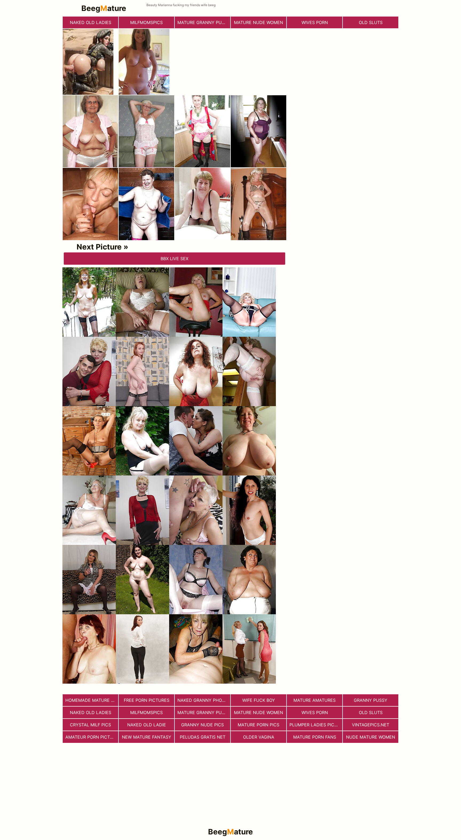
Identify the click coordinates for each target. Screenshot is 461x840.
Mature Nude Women (258, 22)
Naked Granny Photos (203, 700)
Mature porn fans (314, 737)
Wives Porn (314, 22)
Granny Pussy (370, 700)
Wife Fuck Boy (258, 700)
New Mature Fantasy (146, 737)
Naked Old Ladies (90, 22)
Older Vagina (258, 737)
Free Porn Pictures (146, 700)
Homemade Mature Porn (91, 700)
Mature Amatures (314, 700)
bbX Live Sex (174, 258)
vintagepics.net (370, 724)
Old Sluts (371, 22)
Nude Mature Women (370, 737)
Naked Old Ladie (146, 724)
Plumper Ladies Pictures (315, 724)
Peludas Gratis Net (202, 737)
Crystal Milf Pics (90, 724)
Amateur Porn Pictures (91, 737)
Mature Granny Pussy (203, 22)
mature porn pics (258, 724)
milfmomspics (146, 22)
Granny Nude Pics (202, 724)
